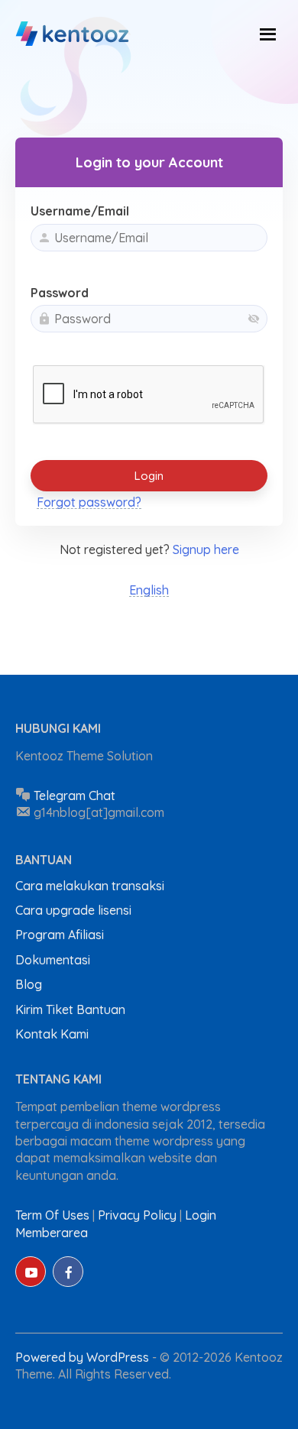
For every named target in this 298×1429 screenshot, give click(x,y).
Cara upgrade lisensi (73, 910)
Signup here (206, 549)
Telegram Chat (74, 795)
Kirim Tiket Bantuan (70, 1009)
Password (60, 292)
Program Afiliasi (59, 934)
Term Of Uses (52, 1215)
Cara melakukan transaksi (89, 885)
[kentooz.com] (73, 34)
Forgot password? (89, 502)
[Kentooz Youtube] (30, 1271)
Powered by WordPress (83, 1357)
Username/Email (80, 211)
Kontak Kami (52, 1034)
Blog (28, 984)
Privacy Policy (137, 1215)
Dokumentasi (52, 959)
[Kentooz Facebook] (68, 1271)
